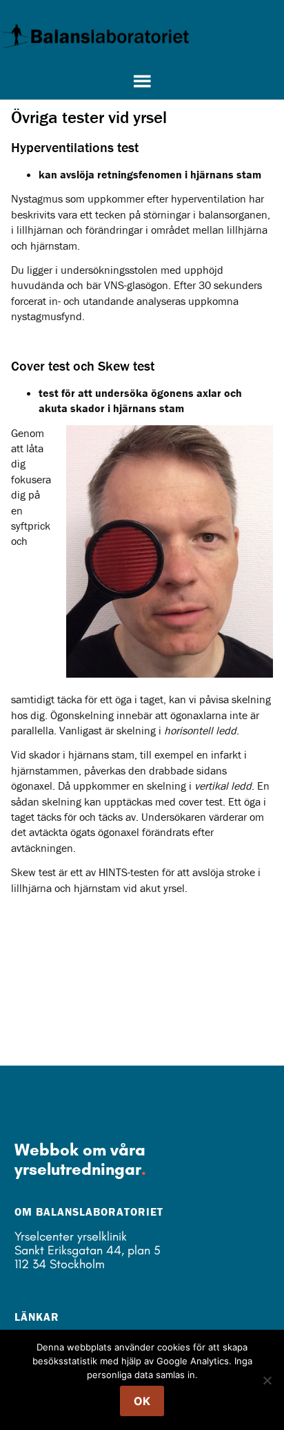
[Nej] (267, 1380)
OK (142, 1401)
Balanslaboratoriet (96, 36)
